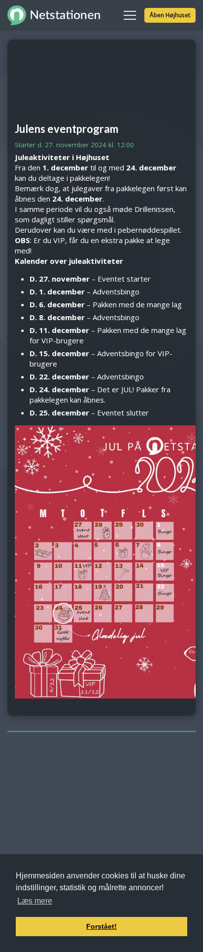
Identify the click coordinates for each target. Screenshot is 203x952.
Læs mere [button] (34, 901)
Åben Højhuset (170, 15)
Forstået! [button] (101, 926)
